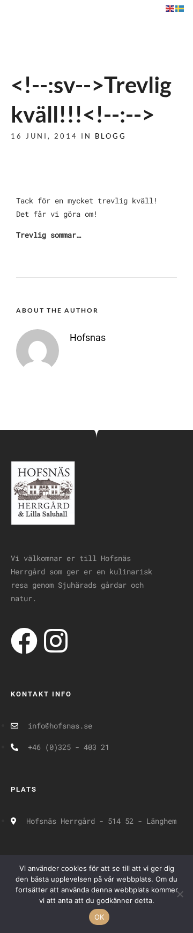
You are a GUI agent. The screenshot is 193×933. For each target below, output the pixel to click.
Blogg (111, 136)
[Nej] (179, 894)
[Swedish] (180, 8)
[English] (170, 8)
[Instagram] (55, 640)
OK (99, 917)
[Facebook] (24, 640)
